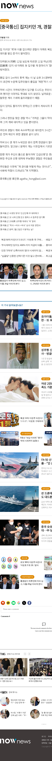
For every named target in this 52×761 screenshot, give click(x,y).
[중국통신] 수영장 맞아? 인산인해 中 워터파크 (19, 213)
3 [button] (45, 724)
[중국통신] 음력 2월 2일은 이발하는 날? (16, 229)
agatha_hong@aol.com (33, 178)
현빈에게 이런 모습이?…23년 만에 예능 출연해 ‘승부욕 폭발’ (18, 702)
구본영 (2, 37)
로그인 (44, 736)
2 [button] (43, 724)
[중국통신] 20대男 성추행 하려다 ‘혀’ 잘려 (18, 221)
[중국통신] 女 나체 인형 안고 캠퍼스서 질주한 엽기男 (22, 217)
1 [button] (42, 724)
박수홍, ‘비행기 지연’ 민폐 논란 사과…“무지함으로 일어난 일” (19, 715)
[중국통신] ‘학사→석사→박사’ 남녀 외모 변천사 (20, 225)
